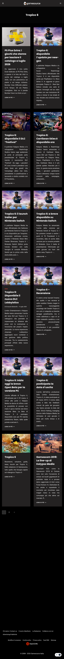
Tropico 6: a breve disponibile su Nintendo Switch (47, 217)
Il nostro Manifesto (25, 631)
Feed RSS (46, 640)
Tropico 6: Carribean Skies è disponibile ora (47, 139)
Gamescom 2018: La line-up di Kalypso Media (46, 460)
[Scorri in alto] (60, 653)
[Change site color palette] (58, 655)
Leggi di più (9, 97)
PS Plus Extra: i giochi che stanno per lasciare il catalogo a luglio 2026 (15, 57)
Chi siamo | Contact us (10, 631)
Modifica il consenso (14, 640)
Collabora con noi (47, 631)
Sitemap (53, 640)
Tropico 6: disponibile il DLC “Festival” (15, 139)
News (6, 288)
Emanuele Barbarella (12, 306)
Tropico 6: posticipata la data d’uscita (44, 384)
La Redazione (36, 631)
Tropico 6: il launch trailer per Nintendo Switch (16, 217)
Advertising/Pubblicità (10, 634)
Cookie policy (27, 640)
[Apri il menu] (60, 3)
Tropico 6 (10, 457)
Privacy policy (37, 640)
